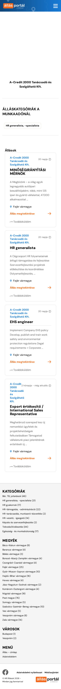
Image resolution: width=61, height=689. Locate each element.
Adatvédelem (9, 656)
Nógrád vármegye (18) (13, 593)
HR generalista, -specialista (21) (18, 500)
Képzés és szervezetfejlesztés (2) (19, 522)
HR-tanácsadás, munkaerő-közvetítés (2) (24, 513)
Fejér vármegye (22, 206)
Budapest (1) (8, 633)
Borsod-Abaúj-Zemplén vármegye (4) (22, 558)
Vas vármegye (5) (11, 610)
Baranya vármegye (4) (14, 549)
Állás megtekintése (22, 213)
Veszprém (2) (9, 638)
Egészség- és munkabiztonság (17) (20, 531)
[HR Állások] (15, 5)
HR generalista (22, 248)
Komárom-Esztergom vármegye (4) (20, 589)
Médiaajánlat (52, 672)
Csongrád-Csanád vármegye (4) (19, 562)
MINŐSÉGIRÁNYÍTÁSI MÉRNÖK (28, 171)
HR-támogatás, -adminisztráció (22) (21, 509)
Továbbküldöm (22, 221)
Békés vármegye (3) (12, 554)
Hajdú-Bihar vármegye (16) (16, 575)
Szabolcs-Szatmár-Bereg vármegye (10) (23, 606)
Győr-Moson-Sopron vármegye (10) (21, 571)
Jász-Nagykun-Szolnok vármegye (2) (21, 584)
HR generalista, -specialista (22, 125)
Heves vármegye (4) (12, 580)
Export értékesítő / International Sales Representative (26, 410)
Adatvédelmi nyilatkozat (29, 672)
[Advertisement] (30, 42)
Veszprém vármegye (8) (14, 615)
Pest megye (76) (11, 597)
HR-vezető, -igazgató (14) (15, 518)
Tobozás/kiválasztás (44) (15, 526)
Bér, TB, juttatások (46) (14, 496)
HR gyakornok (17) (11, 505)
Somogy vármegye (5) (14, 602)
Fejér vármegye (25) (12, 567)
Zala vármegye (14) (12, 619)
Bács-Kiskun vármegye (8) (16, 545)
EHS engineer (21, 322)
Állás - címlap (9, 652)
